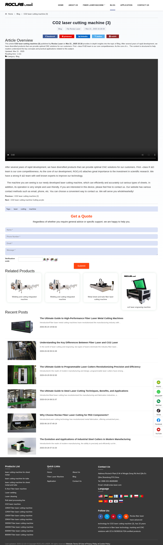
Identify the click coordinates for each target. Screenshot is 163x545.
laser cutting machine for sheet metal (17, 473)
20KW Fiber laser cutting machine (18, 519)
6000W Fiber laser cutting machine (19, 531)
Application (126, 5)
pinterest (67, 36)
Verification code (10, 259)
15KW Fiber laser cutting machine (18, 516)
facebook (50, 36)
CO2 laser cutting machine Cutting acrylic (27, 200)
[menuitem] (63, 5)
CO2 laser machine (13, 504)
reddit (113, 36)
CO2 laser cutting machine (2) (27, 196)
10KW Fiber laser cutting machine (18, 508)
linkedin (84, 36)
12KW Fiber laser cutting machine (18, 512)
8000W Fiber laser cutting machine (19, 535)
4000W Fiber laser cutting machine (19, 527)
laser (16, 209)
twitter (99, 36)
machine (32, 209)
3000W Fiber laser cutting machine (19, 523)
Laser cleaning (11, 496)
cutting (23, 209)
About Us (73, 5)
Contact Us (143, 5)
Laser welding (10, 493)
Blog (112, 5)
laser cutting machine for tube (17, 479)
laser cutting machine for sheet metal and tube (17, 483)
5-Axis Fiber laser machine (16, 489)
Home (60, 5)
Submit (81, 266)
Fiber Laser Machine (93, 5)
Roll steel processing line (15, 500)
